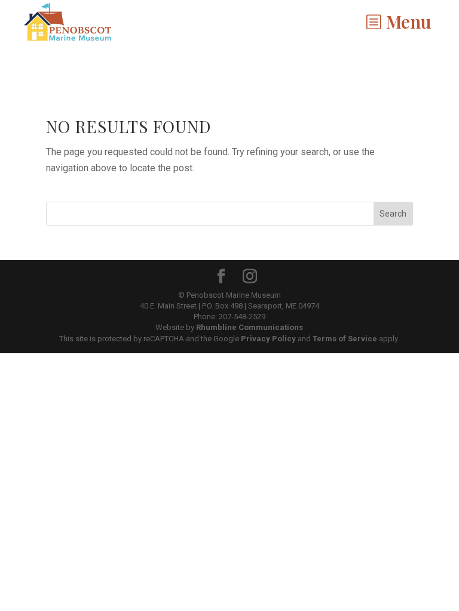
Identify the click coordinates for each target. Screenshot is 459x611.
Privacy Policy (268, 338)
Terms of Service (345, 338)
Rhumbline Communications (249, 327)
